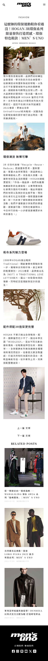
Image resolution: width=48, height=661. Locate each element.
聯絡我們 (29, 645)
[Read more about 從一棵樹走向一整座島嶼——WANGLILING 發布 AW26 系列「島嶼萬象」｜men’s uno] (24, 467)
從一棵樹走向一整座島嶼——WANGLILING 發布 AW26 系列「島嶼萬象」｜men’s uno (22, 494)
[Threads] (34, 651)
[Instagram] (17, 651)
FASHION (24, 17)
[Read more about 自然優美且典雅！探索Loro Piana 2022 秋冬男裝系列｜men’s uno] (24, 527)
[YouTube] (26, 651)
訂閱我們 (19, 645)
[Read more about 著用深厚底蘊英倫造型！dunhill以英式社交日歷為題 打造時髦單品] (24, 587)
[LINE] (21, 651)
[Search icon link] (4, 5)
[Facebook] (13, 651)
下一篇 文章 (24, 435)
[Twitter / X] (30, 651)
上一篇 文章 (24, 428)
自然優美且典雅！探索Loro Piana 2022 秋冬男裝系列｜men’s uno (19, 554)
